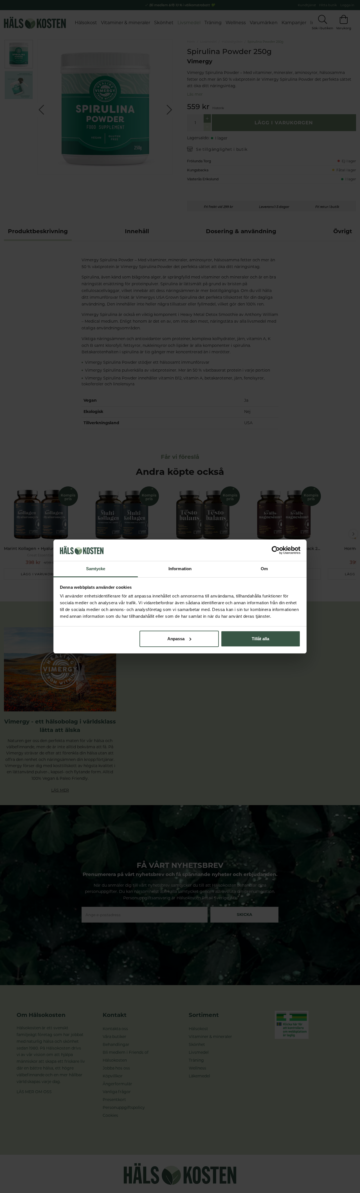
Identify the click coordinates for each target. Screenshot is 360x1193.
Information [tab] (180, 568)
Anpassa (175, 638)
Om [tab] (264, 568)
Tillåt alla (260, 638)
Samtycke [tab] (95, 568)
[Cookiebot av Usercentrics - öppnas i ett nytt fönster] (275, 550)
